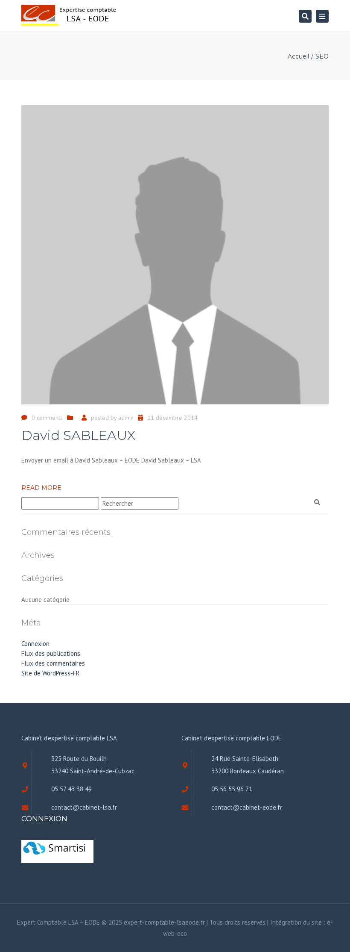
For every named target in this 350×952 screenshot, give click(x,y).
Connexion (35, 644)
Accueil (298, 56)
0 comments (47, 417)
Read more (41, 488)
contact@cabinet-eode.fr (246, 807)
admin (126, 417)
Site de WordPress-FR (50, 673)
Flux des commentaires (53, 663)
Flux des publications (50, 653)
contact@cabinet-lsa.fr (84, 807)
